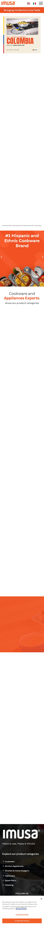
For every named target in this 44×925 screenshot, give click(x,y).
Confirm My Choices (22, 921)
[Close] (41, 898)
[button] (3, 34)
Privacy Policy (21, 908)
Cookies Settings (22, 914)
